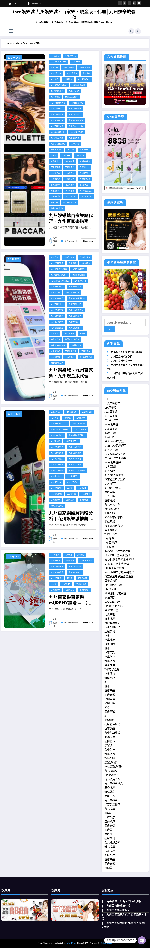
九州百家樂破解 (57, 126)
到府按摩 (109, 855)
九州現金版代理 (71, 97)
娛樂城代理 (55, 339)
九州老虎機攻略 (57, 327)
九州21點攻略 (84, 67)
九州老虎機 (73, 322)
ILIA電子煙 (110, 408)
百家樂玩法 (69, 179)
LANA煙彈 (110, 484)
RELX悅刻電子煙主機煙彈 (119, 560)
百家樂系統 (84, 185)
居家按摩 (109, 851)
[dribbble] (129, 3)
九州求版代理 (74, 91)
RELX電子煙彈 (112, 488)
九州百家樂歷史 (75, 114)
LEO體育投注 (87, 412)
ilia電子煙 (110, 433)
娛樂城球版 (75, 144)
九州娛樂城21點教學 (59, 269)
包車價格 (109, 644)
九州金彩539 (56, 482)
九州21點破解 (72, 73)
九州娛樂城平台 (57, 91)
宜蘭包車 (109, 741)
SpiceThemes (106, 943)
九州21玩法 (76, 61)
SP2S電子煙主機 (113, 475)
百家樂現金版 (85, 179)
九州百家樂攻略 (75, 108)
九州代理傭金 (69, 257)
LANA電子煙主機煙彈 (117, 555)
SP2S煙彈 (110, 471)
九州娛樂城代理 (78, 269)
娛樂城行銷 (111, 762)
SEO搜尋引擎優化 (114, 517)
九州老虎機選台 (75, 327)
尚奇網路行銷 (112, 627)
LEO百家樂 (55, 554)
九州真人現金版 (57, 464)
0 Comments (71, 241)
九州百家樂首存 (75, 459)
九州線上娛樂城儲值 (77, 470)
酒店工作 (109, 796)
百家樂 (53, 155)
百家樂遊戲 (55, 196)
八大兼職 (109, 496)
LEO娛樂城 (55, 56)
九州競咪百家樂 (76, 132)
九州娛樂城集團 (75, 286)
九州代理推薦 (85, 257)
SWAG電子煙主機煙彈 (117, 551)
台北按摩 (109, 809)
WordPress (71, 943)
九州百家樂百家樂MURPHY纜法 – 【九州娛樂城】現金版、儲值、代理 (71, 600)
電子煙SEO (110, 530)
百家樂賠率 (55, 190)
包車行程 (109, 657)
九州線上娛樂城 (57, 470)
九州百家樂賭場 (57, 322)
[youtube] (139, 3)
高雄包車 (109, 737)
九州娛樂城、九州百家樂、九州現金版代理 (71, 373)
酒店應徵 (109, 695)
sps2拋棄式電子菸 (114, 454)
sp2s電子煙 (110, 412)
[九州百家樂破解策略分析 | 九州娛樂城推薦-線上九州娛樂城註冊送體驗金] (24, 476)
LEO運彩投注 (56, 412)
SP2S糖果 (110, 598)
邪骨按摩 (109, 788)
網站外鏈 (109, 720)
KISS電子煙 (110, 416)
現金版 (69, 578)
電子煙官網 (111, 581)
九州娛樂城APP (84, 79)
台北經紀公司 (112, 843)
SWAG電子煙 (112, 602)
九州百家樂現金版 (76, 120)
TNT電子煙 (110, 534)
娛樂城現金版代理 (72, 339)
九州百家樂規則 (75, 316)
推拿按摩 (109, 619)
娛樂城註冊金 (56, 149)
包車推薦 (109, 640)
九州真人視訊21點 (76, 126)
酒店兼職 (109, 492)
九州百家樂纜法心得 (121, 356)
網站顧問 (109, 437)
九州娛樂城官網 (78, 85)
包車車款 (109, 653)
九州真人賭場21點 (58, 132)
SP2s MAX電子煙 (114, 441)
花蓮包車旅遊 (112, 724)
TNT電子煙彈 (111, 669)
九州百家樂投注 (57, 108)
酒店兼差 (109, 691)
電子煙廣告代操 (113, 526)
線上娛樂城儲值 (57, 208)
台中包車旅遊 (112, 733)
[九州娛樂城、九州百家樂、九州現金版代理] (24, 327)
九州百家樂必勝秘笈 (77, 298)
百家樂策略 (69, 185)
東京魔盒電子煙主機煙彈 (118, 576)
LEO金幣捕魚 (71, 412)
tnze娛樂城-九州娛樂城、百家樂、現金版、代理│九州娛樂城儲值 (74, 15)
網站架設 (109, 522)
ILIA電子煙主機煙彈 (115, 568)
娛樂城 (82, 333)
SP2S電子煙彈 (112, 462)
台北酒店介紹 (112, 779)
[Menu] (11, 31)
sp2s (106, 399)
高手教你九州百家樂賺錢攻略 (126, 352)
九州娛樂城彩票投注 (77, 435)
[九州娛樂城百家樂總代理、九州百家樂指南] (24, 149)
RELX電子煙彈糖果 (115, 458)
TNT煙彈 (109, 538)
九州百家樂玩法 (57, 120)
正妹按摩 (109, 817)
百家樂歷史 (55, 179)
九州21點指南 (68, 67)
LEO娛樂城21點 (70, 56)
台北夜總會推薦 (113, 783)
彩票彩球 (70, 149)
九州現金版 (55, 97)
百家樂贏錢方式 (86, 190)
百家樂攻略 (84, 173)
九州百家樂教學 (57, 114)
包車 (107, 636)
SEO (106, 682)
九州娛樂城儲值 (78, 275)
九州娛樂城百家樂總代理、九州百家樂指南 (71, 218)
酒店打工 (109, 834)
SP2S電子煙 (111, 424)
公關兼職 (109, 703)
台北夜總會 (111, 771)
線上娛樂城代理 (69, 202)
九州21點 (54, 67)
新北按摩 (109, 847)
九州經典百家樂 (57, 138)
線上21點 (54, 202)
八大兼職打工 (112, 403)
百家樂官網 (55, 167)
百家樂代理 (55, 161)
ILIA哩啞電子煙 (113, 585)
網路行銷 (109, 513)
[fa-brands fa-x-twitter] (124, 3)
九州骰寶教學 (74, 138)
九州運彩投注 (56, 476)
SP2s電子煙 (111, 450)
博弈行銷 (109, 758)
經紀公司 (109, 631)
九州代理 (86, 73)
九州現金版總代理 (58, 102)
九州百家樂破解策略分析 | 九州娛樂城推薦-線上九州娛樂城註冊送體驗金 (71, 516)
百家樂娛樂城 (85, 161)
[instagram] (134, 3)
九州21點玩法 (56, 73)
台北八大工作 (112, 505)
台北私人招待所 (113, 606)
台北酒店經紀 (112, 509)
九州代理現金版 (57, 263)
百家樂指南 (55, 173)
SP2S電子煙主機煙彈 (116, 564)
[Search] (131, 31)
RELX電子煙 (111, 420)
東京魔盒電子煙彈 (115, 479)
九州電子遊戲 (72, 482)
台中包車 (109, 750)
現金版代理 (82, 578)
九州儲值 (54, 79)
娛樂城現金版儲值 (58, 144)
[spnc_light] (138, 31)
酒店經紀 (109, 500)
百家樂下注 (80, 155)
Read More (88, 240)
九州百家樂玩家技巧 (121, 360)
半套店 (108, 813)
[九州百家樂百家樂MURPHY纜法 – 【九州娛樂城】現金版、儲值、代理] (24, 590)
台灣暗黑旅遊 (112, 623)
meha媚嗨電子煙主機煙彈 (119, 572)
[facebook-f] (120, 3)
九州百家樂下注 (77, 102)
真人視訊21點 (70, 196)
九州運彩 (54, 333)
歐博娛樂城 (84, 149)
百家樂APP (66, 155)
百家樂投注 (84, 167)
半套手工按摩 (112, 804)
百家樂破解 (55, 185)
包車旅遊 (109, 661)
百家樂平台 (69, 167)
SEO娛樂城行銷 (113, 766)
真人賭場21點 (86, 196)
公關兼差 (109, 699)
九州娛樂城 (68, 79)
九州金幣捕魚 (72, 476)
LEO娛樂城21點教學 (58, 61)
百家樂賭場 (69, 190)
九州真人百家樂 (75, 464)
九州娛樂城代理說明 (59, 85)
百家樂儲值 (69, 161)
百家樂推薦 (69, 173)
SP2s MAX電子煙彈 (115, 446)
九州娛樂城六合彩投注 (60, 281)
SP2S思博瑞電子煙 (115, 593)
